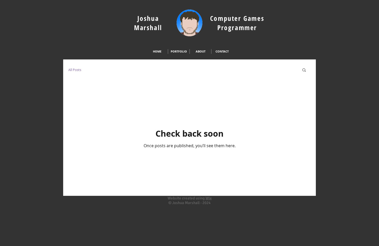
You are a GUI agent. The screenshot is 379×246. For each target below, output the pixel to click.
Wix (208, 198)
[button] (304, 70)
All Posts (74, 69)
